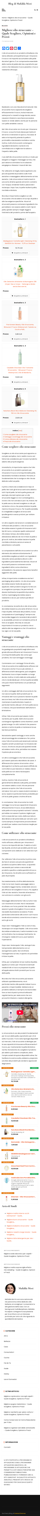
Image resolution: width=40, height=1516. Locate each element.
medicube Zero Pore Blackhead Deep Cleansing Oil (23, 1178)
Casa (6, 1347)
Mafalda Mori (9, 41)
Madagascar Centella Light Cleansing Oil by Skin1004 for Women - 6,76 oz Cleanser (23, 1072)
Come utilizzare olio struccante (15, 439)
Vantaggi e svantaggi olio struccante (17, 437)
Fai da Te (7, 1363)
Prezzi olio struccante (11, 442)
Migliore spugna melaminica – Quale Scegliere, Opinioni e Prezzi (18, 1405)
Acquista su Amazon (21, 253)
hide (20, 431)
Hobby (6, 1374)
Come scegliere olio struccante (15, 434)
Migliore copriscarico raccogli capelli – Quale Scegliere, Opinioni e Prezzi (19, 1397)
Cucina (6, 1358)
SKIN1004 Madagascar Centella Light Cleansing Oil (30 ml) (23, 1154)
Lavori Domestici (10, 1379)
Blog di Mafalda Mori (20, 3)
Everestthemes (20, 1513)
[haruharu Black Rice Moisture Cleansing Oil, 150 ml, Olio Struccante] (20, 400)
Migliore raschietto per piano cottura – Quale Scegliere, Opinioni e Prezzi (19, 1413)
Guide (6, 1368)
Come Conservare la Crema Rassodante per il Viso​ (19, 1421)
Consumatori (9, 1352)
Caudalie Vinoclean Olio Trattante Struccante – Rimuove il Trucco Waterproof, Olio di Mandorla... (20, 370)
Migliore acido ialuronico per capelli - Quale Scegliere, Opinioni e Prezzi (18, 1255)
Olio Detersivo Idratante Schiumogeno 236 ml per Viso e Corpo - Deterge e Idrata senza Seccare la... (20, 284)
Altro (6, 1336)
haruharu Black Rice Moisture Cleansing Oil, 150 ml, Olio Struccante (23, 1130)
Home (4, 18)
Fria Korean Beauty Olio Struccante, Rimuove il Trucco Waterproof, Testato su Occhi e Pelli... (20, 327)
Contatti (7, 1447)
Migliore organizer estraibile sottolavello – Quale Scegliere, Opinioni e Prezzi (19, 1429)
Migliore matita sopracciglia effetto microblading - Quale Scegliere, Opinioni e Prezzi (19, 1269)
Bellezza (5, 25)
